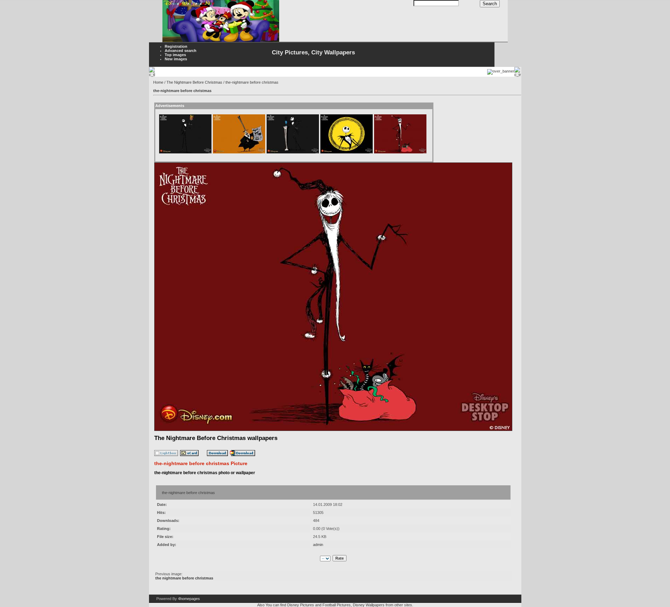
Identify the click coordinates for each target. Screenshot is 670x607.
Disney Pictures (300, 605)
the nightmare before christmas (184, 578)
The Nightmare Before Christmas (194, 82)
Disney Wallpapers (369, 605)
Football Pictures (336, 605)
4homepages (189, 599)
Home (158, 82)
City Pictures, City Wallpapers (313, 52)
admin (318, 544)
